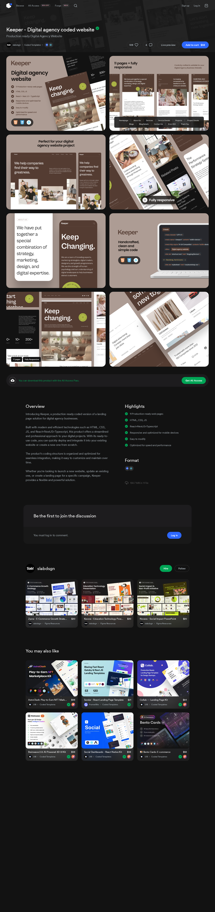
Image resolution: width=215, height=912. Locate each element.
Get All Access (193, 380)
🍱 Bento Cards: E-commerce (155, 751)
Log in (197, 5)
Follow (182, 568)
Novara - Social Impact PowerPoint (158, 618)
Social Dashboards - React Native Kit (103, 751)
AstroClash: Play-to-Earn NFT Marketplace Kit (47, 699)
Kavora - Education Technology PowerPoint (103, 618)
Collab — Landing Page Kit (154, 699)
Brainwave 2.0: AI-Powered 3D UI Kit (47, 751)
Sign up (185, 5)
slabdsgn (17, 44)
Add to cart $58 (195, 44)
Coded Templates (32, 44)
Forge (61, 5)
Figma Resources (52, 623)
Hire (166, 568)
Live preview (168, 44)
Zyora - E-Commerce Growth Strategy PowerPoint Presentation (48, 618)
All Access (38, 5)
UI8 (34, 704)
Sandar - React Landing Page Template (104, 699)
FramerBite (94, 704)
